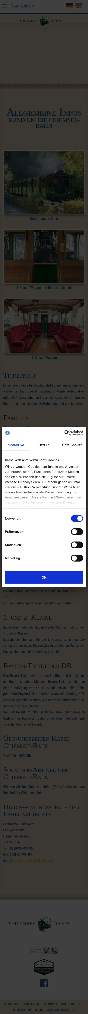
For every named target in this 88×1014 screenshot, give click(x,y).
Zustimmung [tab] (15, 444)
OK (44, 577)
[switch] (77, 531)
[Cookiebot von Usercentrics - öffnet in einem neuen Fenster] (64, 433)
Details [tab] (44, 444)
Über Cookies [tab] (72, 444)
